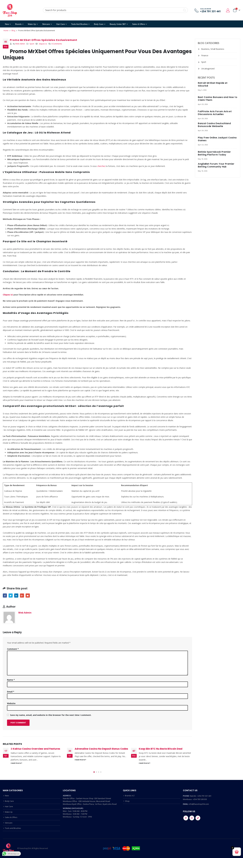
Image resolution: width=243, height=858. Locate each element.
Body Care (98, 24)
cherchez (101, 166)
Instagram (191, 818)
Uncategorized (207, 68)
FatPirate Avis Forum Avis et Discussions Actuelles (215, 113)
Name (11, 679)
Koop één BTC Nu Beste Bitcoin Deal (96, 748)
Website (11, 703)
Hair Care (60, 24)
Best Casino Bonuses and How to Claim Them (217, 99)
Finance (204, 55)
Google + (22, 595)
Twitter (11, 595)
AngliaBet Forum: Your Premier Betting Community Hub (216, 165)
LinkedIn (16, 595)
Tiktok (197, 818)
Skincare (46, 24)
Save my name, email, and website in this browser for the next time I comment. (50, 715)
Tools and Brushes (79, 24)
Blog (13, 30)
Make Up (32, 24)
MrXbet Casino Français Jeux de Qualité (163, 748)
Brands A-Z (129, 795)
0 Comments (56, 44)
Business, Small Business (212, 49)
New (7, 24)
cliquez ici (43, 44)
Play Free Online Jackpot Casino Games (217, 139)
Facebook (5, 595)
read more (16, 760)
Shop (127, 801)
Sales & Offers (11, 817)
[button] (94, 772)
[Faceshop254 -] (10, 10)
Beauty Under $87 (118, 24)
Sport (32, 44)
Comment (13, 649)
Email (28, 595)
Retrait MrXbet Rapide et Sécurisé (212, 84)
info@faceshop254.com (199, 804)
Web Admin (20, 44)
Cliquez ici (8, 294)
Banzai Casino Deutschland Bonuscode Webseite (214, 125)
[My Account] (228, 10)
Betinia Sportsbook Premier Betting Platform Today (214, 153)
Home (6, 30)
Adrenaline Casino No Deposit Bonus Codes (37, 748)
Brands (18, 24)
